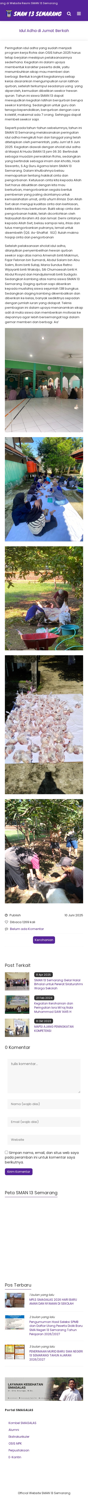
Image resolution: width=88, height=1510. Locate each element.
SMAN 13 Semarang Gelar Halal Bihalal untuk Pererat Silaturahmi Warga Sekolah (58, 984)
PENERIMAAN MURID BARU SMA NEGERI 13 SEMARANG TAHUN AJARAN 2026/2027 (56, 1355)
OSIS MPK (15, 1443)
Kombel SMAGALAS (22, 1423)
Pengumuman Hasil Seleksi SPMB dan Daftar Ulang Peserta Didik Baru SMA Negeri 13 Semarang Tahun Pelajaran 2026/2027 (56, 1328)
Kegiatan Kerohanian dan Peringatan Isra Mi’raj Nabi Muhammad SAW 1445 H (53, 1007)
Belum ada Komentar (27, 929)
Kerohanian (44, 940)
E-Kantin (15, 1457)
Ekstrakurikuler (19, 1437)
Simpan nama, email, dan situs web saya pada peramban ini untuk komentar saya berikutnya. (42, 1157)
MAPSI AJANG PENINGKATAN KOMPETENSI (54, 1028)
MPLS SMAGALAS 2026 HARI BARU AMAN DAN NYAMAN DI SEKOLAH (53, 1302)
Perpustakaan (19, 1450)
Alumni (14, 1430)
